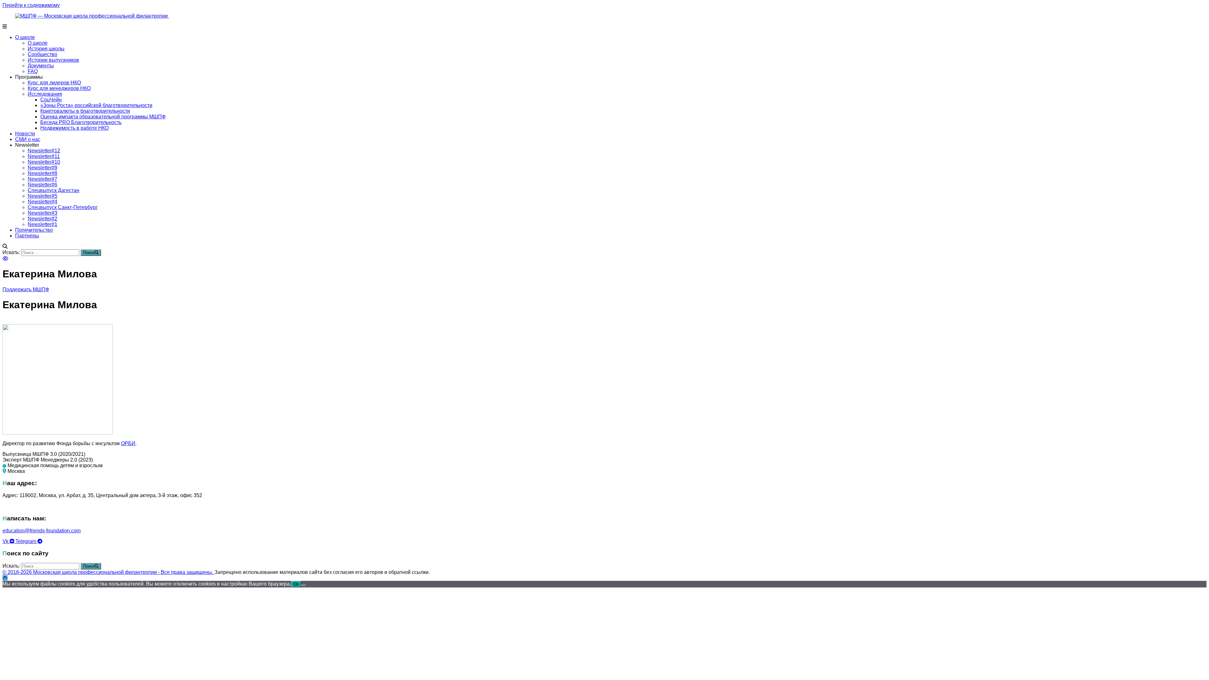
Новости (25, 133)
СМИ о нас (27, 139)
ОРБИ (128, 443)
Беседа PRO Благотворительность (81, 122)
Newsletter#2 (42, 218)
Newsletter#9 (42, 167)
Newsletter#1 (42, 224)
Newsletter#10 (44, 162)
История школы (46, 48)
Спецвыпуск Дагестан (53, 190)
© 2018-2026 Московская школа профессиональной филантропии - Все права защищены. (108, 572)
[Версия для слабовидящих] (5, 258)
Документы (41, 65)
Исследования (45, 94)
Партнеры (27, 235)
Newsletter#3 (42, 213)
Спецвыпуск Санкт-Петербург (63, 207)
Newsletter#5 (42, 196)
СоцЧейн (51, 99)
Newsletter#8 (42, 173)
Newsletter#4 (42, 201)
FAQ (33, 71)
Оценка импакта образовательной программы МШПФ (103, 116)
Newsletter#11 (44, 156)
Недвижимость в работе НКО (74, 128)
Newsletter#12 (44, 150)
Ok (296, 584)
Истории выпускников (53, 60)
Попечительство (34, 230)
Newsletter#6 (42, 184)
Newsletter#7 (42, 179)
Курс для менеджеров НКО (59, 88)
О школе (25, 37)
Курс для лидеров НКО (54, 82)
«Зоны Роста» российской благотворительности (96, 105)
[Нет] (303, 585)
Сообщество (42, 54)
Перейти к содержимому (31, 5)
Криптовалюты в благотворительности (85, 111)
